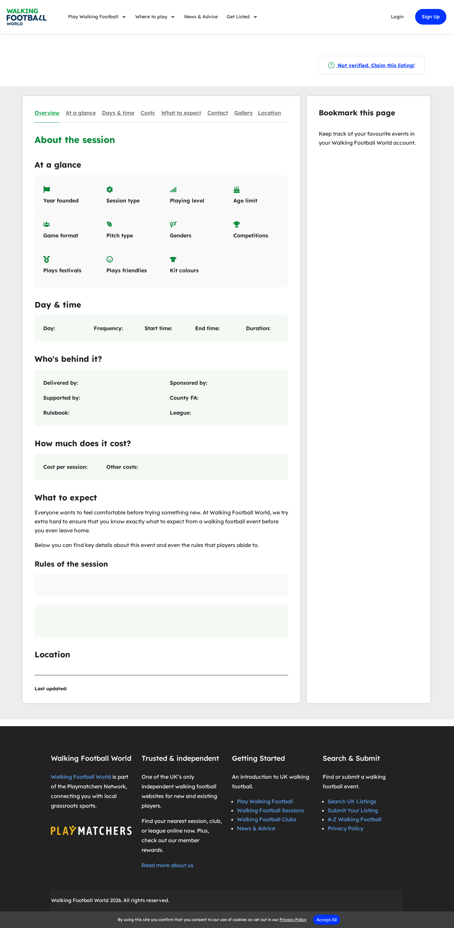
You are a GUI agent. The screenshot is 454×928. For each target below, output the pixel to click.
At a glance (81, 112)
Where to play (151, 17)
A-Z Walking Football (355, 819)
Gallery (243, 112)
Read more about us (167, 865)
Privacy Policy (345, 828)
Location (269, 112)
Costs (148, 112)
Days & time (118, 112)
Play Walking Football (93, 17)
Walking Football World (81, 776)
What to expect (181, 112)
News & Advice (201, 17)
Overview (47, 112)
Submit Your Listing (353, 810)
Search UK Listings (352, 801)
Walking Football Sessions (270, 810)
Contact (217, 112)
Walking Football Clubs (266, 819)
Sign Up (431, 17)
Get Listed (238, 17)
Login (397, 17)
